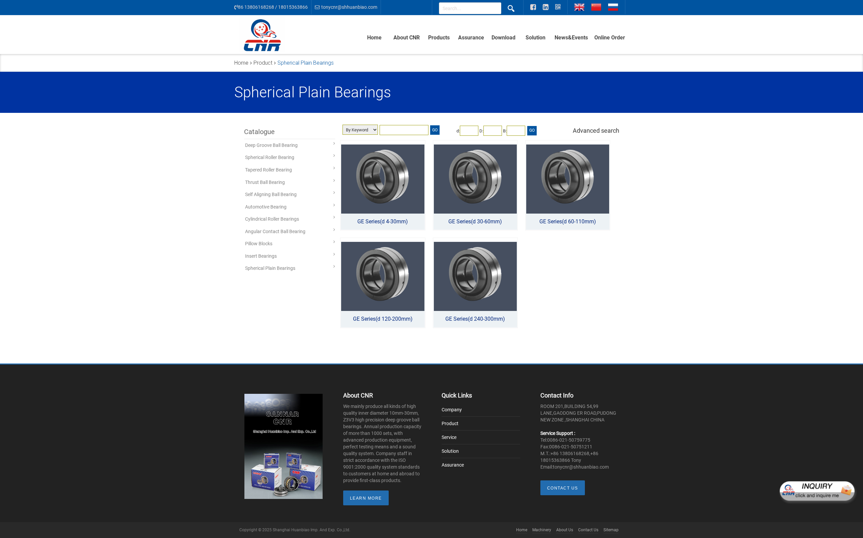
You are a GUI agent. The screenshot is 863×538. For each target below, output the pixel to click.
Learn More (366, 498)
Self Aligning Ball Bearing (271, 194)
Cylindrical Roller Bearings (272, 219)
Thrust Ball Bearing (265, 182)
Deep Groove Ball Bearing (271, 145)
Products (439, 37)
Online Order (609, 37)
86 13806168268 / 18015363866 (273, 7)
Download (503, 37)
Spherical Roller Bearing (269, 157)
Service (449, 437)
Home (374, 37)
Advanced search (596, 130)
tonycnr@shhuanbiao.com (349, 7)
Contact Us (562, 488)
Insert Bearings (261, 256)
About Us (564, 530)
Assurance (471, 37)
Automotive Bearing (266, 207)
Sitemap (611, 530)
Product (263, 63)
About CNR (406, 37)
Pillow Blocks (258, 243)
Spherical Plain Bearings (270, 268)
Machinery (541, 530)
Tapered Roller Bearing (268, 169)
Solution (535, 37)
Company (452, 409)
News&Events (571, 37)
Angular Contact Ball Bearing (275, 231)
